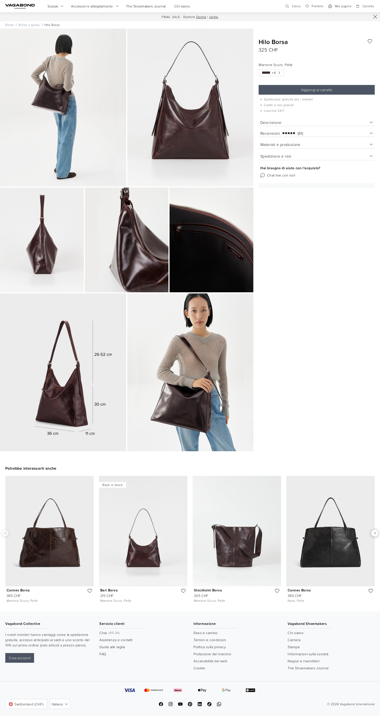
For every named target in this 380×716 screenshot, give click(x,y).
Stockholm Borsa (208, 590)
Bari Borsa (109, 590)
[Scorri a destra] (374, 533)
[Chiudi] (375, 16)
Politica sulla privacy (210, 646)
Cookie (199, 668)
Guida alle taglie (112, 646)
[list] (190, 540)
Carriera (294, 639)
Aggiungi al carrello (316, 89)
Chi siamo (295, 632)
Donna (201, 17)
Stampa (294, 646)
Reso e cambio (206, 632)
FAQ (102, 654)
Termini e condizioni (210, 639)
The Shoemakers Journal (308, 668)
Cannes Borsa (18, 590)
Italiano (57, 704)
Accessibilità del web (210, 661)
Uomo (213, 17)
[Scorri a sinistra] (5, 533)
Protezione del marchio (212, 654)
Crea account (20, 657)
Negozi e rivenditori (304, 661)
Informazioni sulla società (308, 654)
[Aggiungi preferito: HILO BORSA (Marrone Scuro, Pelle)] (370, 41)
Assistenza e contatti (116, 639)
